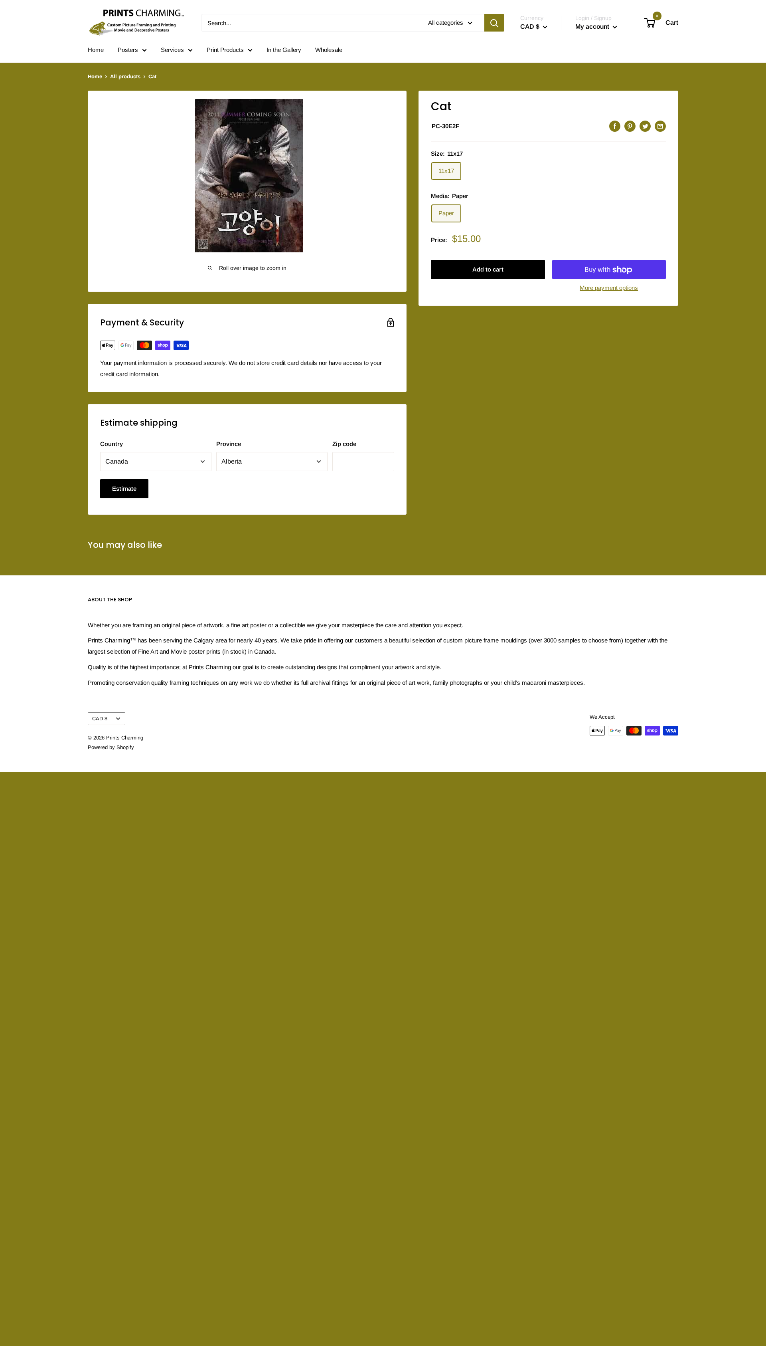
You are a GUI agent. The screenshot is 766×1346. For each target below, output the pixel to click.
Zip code (344, 443)
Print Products (225, 49)
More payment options (609, 288)
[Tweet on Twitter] (645, 126)
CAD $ (99, 719)
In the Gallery (284, 49)
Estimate (124, 488)
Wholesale (328, 49)
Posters (128, 49)
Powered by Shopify (111, 747)
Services (172, 49)
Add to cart (487, 269)
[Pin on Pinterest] (630, 126)
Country (111, 443)
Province (228, 443)
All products (125, 76)
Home (96, 49)
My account (593, 26)
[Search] (494, 23)
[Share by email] (660, 126)
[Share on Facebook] (614, 126)
